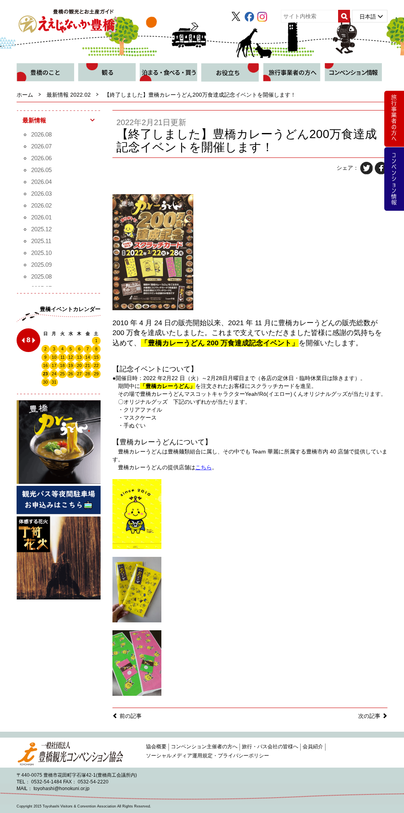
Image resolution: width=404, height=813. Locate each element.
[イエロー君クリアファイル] (136, 513)
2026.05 (41, 170)
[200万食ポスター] (152, 251)
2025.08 (41, 276)
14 (87, 357)
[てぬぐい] (136, 662)
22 (96, 365)
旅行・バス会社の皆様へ (270, 746)
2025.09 (41, 264)
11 (62, 357)
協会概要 (156, 746)
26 (70, 373)
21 (87, 365)
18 (62, 365)
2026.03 (41, 193)
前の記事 (130, 716)
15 (96, 357)
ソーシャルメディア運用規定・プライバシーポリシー (207, 756)
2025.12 (41, 229)
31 (54, 382)
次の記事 (370, 716)
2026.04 (41, 181)
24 (54, 373)
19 (70, 365)
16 (45, 365)
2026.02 (41, 205)
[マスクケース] (136, 589)
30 (45, 382)
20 (79, 365)
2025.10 (41, 252)
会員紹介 (313, 746)
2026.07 (41, 146)
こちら (203, 467)
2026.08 (41, 134)
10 (54, 357)
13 (79, 357)
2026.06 (41, 158)
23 (45, 373)
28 (87, 373)
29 (96, 373)
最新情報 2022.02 (69, 95)
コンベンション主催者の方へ (204, 746)
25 (62, 373)
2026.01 (41, 217)
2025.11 (41, 241)
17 (54, 365)
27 (79, 373)
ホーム (25, 95)
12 (70, 357)
